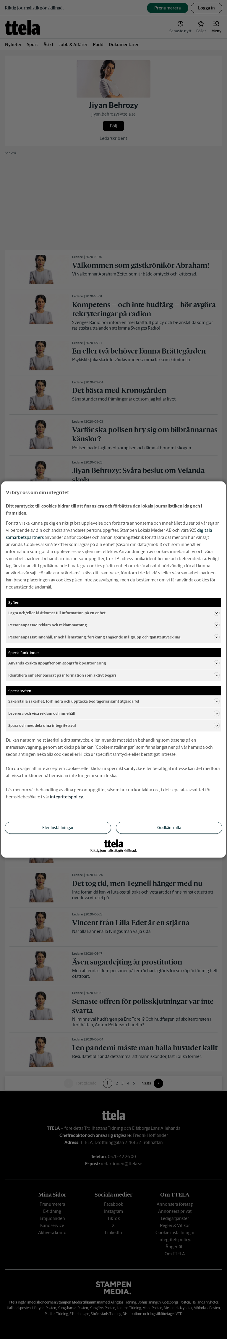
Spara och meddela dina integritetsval (42, 725)
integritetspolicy (66, 797)
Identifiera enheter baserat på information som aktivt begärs (62, 674)
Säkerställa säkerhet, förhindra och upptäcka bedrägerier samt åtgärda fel (73, 700)
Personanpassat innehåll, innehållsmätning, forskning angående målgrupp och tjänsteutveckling (94, 636)
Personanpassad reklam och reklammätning (47, 624)
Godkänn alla (169, 827)
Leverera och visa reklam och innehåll (41, 713)
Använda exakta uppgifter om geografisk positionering (57, 662)
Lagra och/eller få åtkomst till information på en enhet (57, 612)
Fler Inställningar (58, 827)
